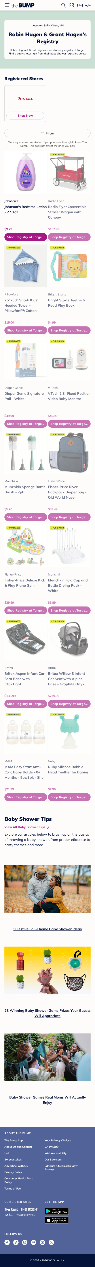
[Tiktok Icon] (16, 1242)
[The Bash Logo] (29, 1209)
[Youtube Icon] (42, 1242)
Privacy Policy (13, 1172)
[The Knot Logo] (11, 1209)
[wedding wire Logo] (25, 1214)
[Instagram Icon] (24, 1242)
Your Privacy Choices (58, 1140)
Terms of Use (12, 1188)
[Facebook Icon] (7, 1242)
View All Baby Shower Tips (24, 827)
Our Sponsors (53, 1159)
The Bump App (13, 1140)
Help (7, 1153)
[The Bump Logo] (22, 5)
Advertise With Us (16, 1165)
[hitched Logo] (8, 1214)
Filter (50, 133)
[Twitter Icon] (51, 1242)
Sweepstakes (13, 1159)
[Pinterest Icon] (33, 1242)
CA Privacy (52, 1146)
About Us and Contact (18, 1146)
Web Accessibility (56, 1153)
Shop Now (25, 116)
